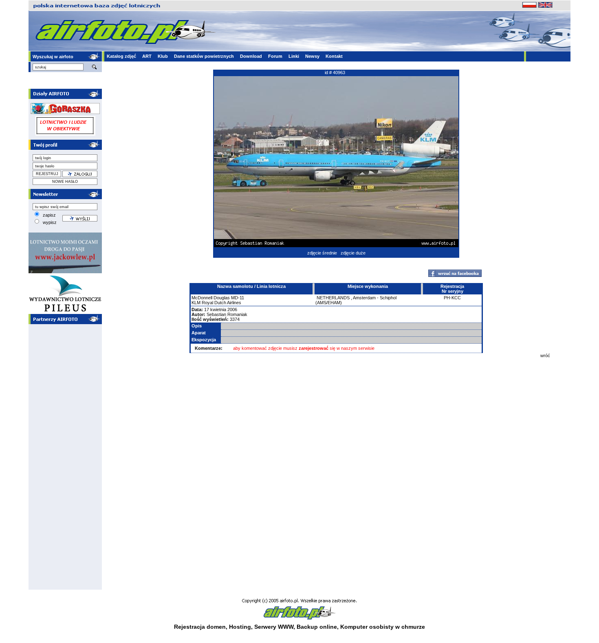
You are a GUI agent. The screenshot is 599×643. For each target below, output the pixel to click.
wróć (545, 355)
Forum (275, 56)
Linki (293, 56)
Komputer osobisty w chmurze (382, 626)
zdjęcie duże (353, 252)
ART (147, 56)
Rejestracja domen (200, 626)
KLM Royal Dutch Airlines (216, 302)
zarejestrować (313, 348)
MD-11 (237, 297)
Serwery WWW (273, 626)
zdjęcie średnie (322, 252)
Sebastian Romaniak (227, 314)
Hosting (240, 626)
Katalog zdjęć (121, 56)
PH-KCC (452, 297)
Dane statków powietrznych (204, 56)
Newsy (312, 56)
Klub (163, 56)
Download (251, 56)
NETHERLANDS (333, 297)
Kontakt (334, 56)
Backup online (317, 626)
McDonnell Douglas (211, 297)
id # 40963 (335, 72)
